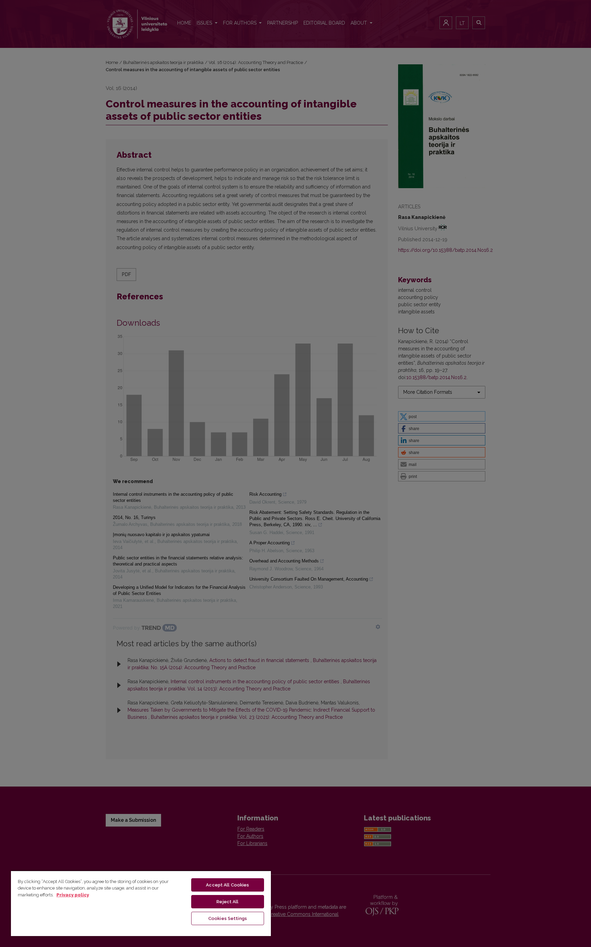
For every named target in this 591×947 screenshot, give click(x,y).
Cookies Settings (227, 918)
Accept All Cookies (227, 884)
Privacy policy (72, 894)
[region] (141, 903)
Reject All (227, 901)
